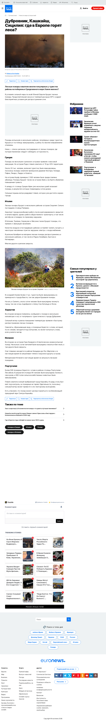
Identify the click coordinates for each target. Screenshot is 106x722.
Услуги (21, 668)
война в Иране (38, 632)
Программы (5, 697)
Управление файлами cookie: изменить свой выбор (44, 708)
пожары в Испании (14, 432)
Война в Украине (55, 632)
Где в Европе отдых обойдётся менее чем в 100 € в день (24, 420)
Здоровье (4, 686)
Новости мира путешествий (27, 15)
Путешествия (12, 15)
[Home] (5, 15)
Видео (3, 694)
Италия (28, 427)
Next (3, 683)
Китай (45, 642)
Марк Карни (32, 642)
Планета (4, 680)
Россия (72, 637)
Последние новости (26, 680)
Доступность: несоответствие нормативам (42, 700)
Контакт (39, 692)
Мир (2, 674)
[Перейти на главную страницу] (8, 8)
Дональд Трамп (36, 637)
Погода (21, 677)
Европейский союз (60, 642)
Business (4, 677)
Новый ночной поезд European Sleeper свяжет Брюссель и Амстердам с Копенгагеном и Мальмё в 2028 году (30, 414)
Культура (4, 691)
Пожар (40, 427)
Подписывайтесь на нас (65, 669)
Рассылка (60, 682)
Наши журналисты (7, 700)
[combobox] (82, 2)
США (62, 637)
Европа (3, 671)
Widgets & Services (25, 691)
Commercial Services (44, 674)
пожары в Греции (14, 427)
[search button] (72, 2)
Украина (51, 637)
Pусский (6, 2)
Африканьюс (23, 694)
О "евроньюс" (41, 671)
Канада (53, 647)
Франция (70, 632)
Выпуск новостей (25, 674)
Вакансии (40, 695)
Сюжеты (4, 668)
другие (39, 668)
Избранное (76, 103)
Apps (20, 688)
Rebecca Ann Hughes (13, 73)
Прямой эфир (98, 8)
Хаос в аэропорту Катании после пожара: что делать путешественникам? (31, 408)
